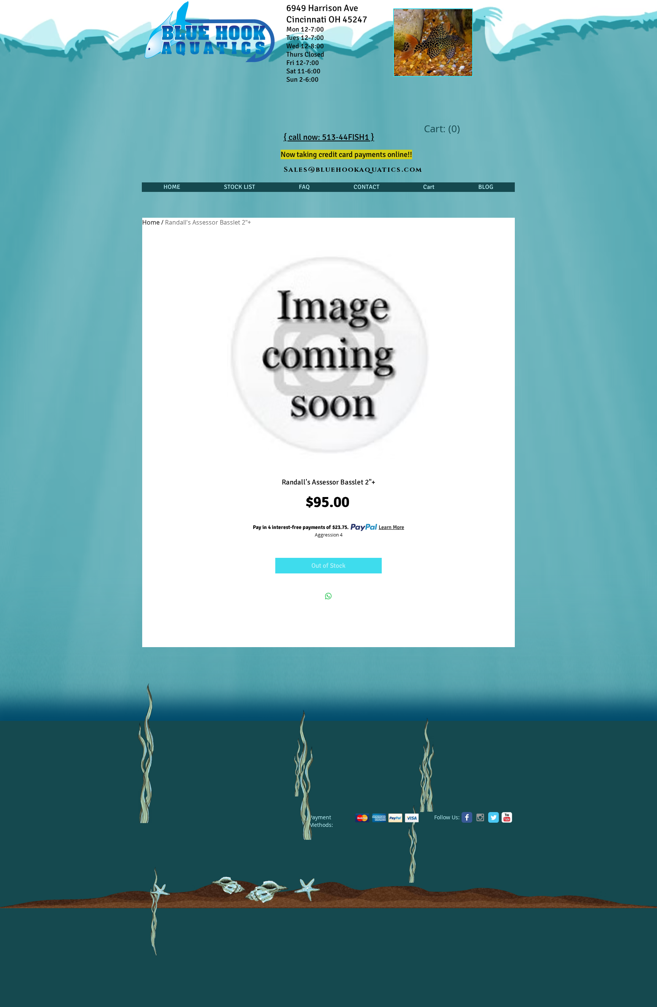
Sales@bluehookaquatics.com (353, 169)
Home (151, 222)
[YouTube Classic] (506, 817)
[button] (239, 187)
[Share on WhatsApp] (328, 596)
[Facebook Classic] (467, 817)
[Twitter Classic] (493, 817)
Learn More (391, 527)
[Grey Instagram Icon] (480, 817)
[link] (441, 129)
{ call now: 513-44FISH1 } (329, 137)
